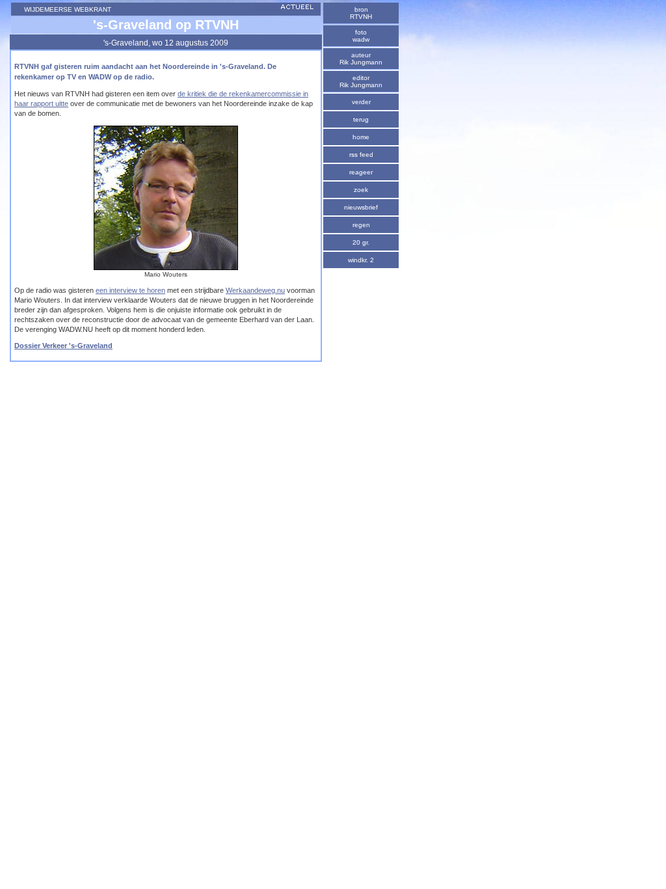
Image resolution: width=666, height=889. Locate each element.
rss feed (361, 154)
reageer (361, 172)
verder (361, 101)
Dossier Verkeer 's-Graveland (63, 345)
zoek (361, 189)
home (361, 137)
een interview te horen (130, 290)
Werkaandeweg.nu (255, 290)
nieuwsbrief (361, 207)
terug (361, 119)
